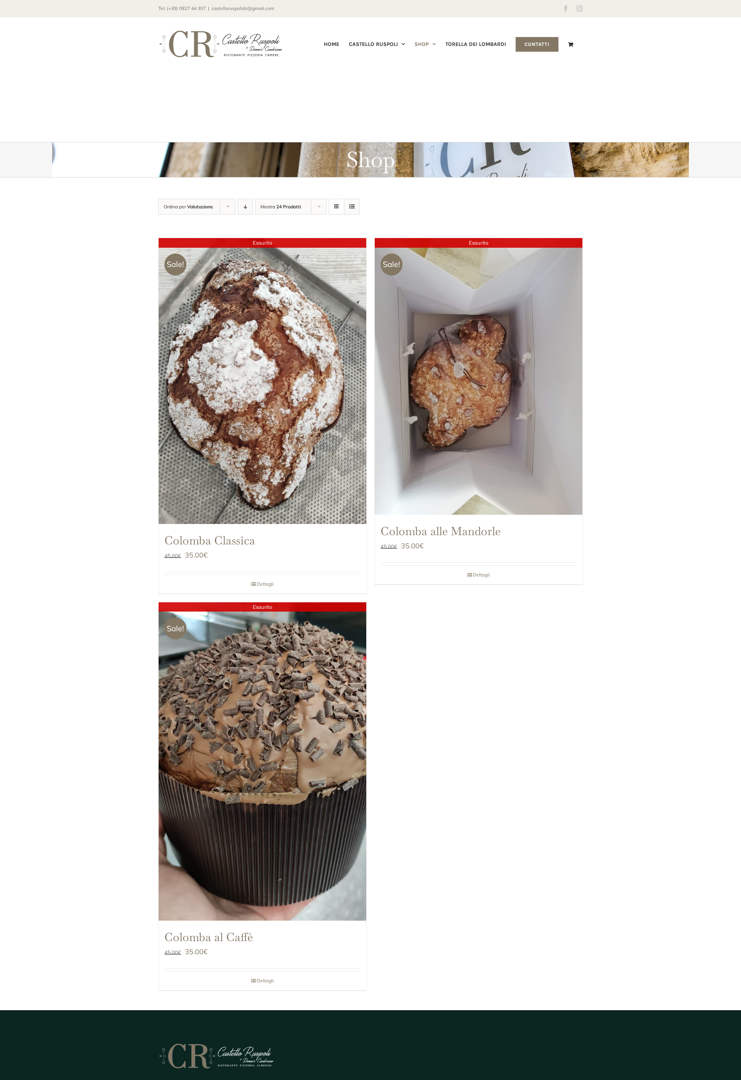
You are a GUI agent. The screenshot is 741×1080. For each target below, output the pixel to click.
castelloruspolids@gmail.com (242, 8)
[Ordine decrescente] (245, 207)
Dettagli (265, 584)
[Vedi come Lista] (351, 206)
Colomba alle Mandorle (441, 531)
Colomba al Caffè (208, 937)
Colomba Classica (209, 540)
